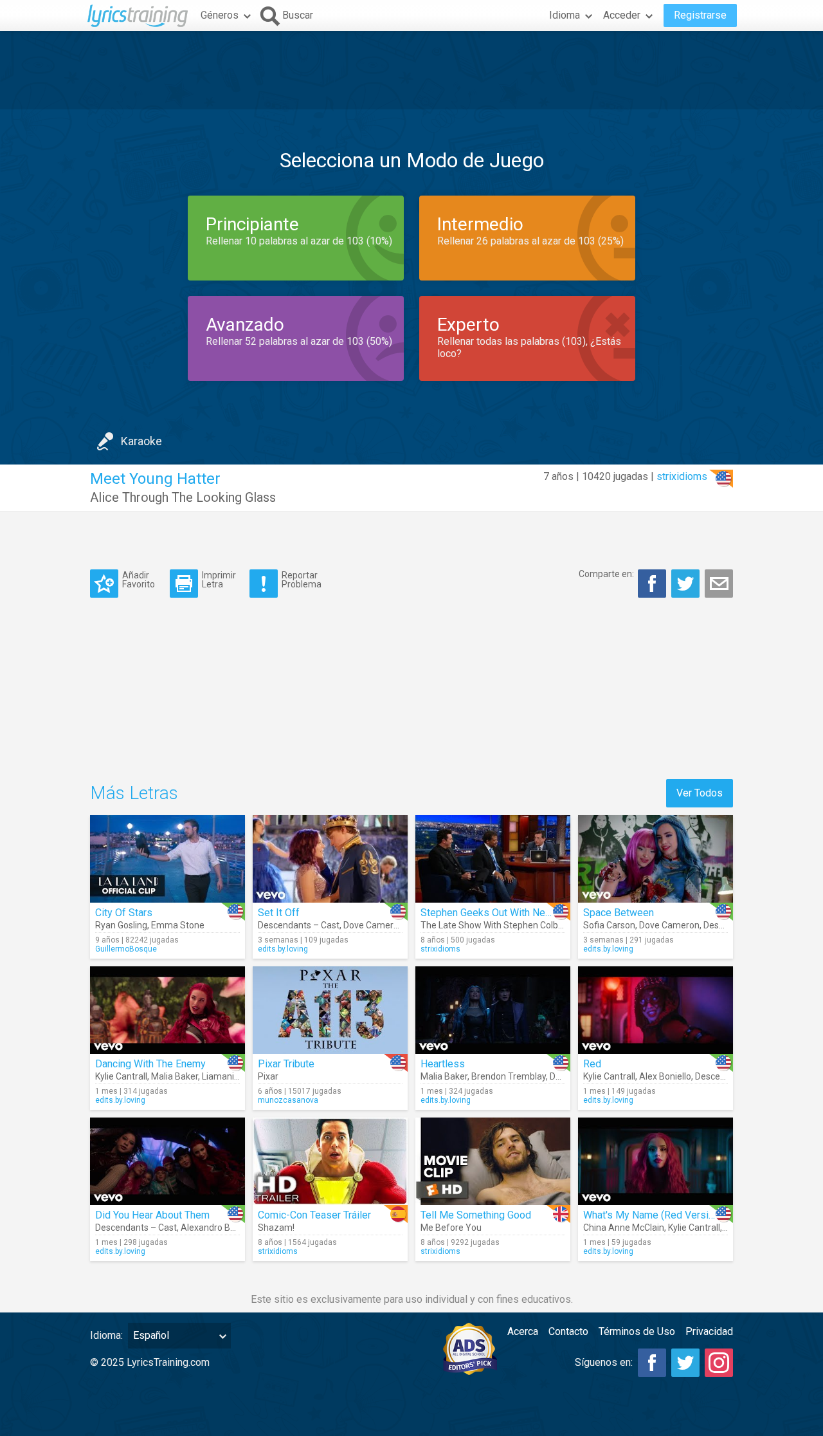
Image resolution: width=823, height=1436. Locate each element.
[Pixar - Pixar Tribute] (330, 1010)
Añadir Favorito (138, 579)
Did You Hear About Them (152, 1215)
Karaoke (141, 441)
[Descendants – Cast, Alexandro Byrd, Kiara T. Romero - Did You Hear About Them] (167, 1161)
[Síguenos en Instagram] (719, 1363)
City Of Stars (123, 913)
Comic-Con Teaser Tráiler (314, 1215)
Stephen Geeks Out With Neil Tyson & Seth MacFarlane (544, 913)
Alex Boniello (665, 1076)
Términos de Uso (637, 1331)
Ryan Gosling (121, 925)
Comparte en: (606, 573)
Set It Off (279, 913)
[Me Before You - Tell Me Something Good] (492, 1161)
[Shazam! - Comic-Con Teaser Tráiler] (330, 1161)
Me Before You (451, 1227)
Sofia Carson (609, 925)
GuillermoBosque (126, 948)
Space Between (618, 913)
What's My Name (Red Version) (653, 1215)
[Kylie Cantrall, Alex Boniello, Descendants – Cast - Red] (655, 1010)
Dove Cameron (373, 925)
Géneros (220, 15)
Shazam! (276, 1227)
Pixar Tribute (286, 1064)
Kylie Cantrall (121, 1076)
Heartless (443, 1064)
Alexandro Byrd (212, 1227)
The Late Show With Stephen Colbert (495, 925)
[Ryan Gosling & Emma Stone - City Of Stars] (167, 859)
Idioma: (106, 1335)
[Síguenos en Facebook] (652, 1363)
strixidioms (681, 476)
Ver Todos (699, 793)
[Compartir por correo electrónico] (719, 583)
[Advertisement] (411, 70)
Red (592, 1064)
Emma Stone (177, 925)
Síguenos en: (604, 1362)
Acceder (621, 15)
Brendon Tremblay (508, 1076)
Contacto (568, 1331)
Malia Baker (174, 1076)
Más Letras (134, 793)
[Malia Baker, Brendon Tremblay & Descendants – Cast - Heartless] (492, 1010)
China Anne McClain (623, 1227)
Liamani (218, 1076)
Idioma (564, 15)
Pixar (268, 1076)
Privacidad (709, 1331)
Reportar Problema (301, 579)
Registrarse (700, 15)
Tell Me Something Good (476, 1215)
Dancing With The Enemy (150, 1064)
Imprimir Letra (219, 579)
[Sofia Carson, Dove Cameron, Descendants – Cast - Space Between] (655, 859)
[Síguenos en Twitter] (685, 1363)
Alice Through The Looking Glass (183, 497)
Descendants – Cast (298, 925)
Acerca (522, 1331)
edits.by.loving (283, 948)
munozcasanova (288, 1100)
